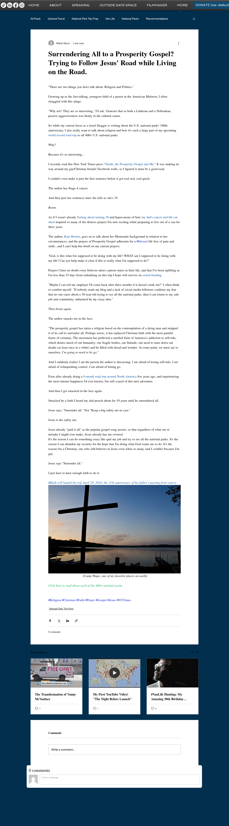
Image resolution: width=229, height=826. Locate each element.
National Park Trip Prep (85, 18)
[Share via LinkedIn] (67, 620)
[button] (182, 5)
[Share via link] (76, 620)
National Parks (130, 18)
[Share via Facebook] (50, 620)
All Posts (35, 18)
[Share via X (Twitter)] (58, 620)
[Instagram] (22, 5)
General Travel (56, 18)
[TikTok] (3, 5)
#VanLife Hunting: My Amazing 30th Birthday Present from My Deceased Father (169, 696)
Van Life (110, 18)
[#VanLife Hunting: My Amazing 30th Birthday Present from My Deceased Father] (172, 673)
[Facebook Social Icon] (202, 795)
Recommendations (157, 18)
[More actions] (178, 43)
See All (195, 652)
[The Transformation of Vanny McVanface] (56, 673)
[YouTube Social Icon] (169, 795)
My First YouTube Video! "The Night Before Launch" (112, 696)
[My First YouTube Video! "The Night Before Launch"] (114, 673)
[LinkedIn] (9, 5)
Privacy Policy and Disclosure (180, 806)
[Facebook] (15, 5)
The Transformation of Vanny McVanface (55, 696)
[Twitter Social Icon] (177, 795)
